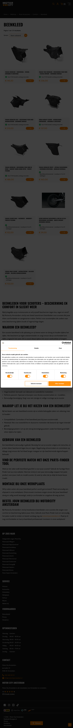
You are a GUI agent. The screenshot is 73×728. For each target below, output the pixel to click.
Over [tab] (60, 348)
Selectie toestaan (36, 383)
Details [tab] (36, 348)
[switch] (27, 376)
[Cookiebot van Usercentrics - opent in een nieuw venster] (63, 343)
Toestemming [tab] (12, 348)
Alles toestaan (59, 383)
